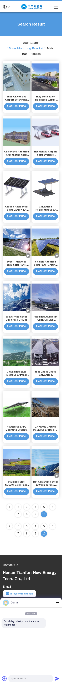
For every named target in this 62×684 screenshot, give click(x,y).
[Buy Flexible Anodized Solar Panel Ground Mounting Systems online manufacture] (45, 242)
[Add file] (4, 678)
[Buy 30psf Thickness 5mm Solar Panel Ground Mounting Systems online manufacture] (16, 242)
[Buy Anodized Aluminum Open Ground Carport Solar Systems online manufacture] (45, 297)
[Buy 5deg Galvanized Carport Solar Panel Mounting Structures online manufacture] (16, 77)
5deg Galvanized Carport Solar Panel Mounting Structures (16, 99)
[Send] (57, 678)
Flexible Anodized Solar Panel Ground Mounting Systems (45, 264)
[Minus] (57, 603)
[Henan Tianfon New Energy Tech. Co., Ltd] (32, 7)
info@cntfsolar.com (21, 593)
